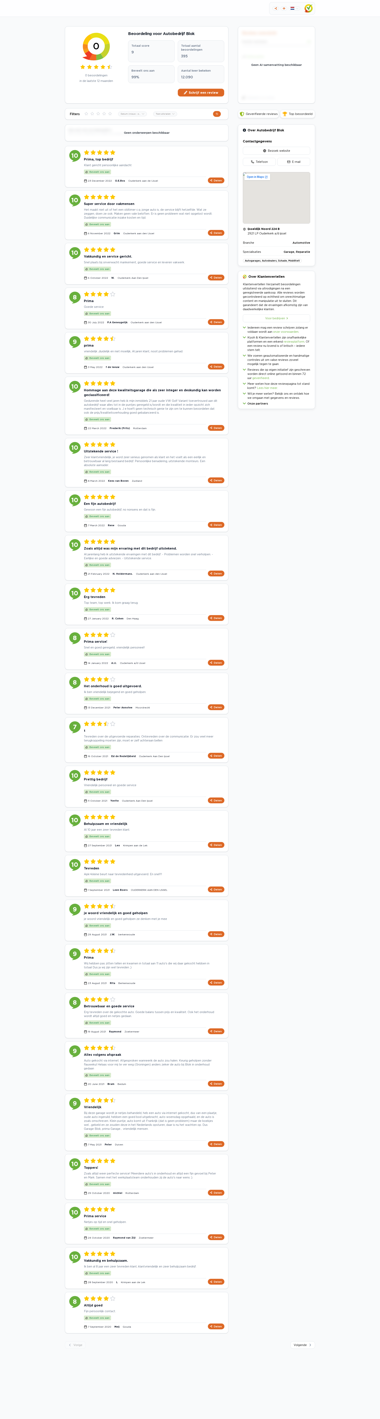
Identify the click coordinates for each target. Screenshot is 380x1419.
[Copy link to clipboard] (276, 8)
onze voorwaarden (285, 331)
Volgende (300, 1344)
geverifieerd (260, 377)
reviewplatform (294, 341)
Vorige (77, 1344)
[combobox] (132, 114)
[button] (276, 403)
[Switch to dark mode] (284, 8)
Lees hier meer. (267, 387)
